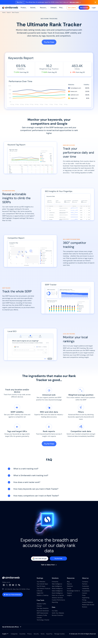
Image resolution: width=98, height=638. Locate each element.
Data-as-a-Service (58, 595)
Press (83, 595)
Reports (69, 584)
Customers (85, 586)
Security (36, 634)
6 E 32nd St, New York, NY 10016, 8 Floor (17, 589)
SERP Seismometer (42, 613)
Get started (84, 7)
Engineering (85, 597)
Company (85, 581)
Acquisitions (86, 591)
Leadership (85, 588)
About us (85, 578)
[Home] (10, 7)
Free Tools (40, 600)
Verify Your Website (58, 613)
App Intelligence (57, 586)
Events (69, 588)
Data (53, 607)
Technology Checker (43, 620)
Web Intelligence (57, 584)
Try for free (49, 42)
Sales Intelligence (57, 591)
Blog (68, 581)
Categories (14, 634)
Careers (84, 593)
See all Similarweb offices (10, 627)
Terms (42, 634)
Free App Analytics (42, 608)
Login (94, 7)
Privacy (29, 634)
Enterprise (55, 581)
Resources (70, 578)
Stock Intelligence (57, 593)
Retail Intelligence (57, 588)
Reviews (84, 607)
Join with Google (41, 558)
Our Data (55, 611)
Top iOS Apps (41, 586)
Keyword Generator (43, 611)
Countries (22, 634)
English (4, 634)
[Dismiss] (95, 2)
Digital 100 (40, 593)
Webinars (70, 586)
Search (9, 12)
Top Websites (41, 581)
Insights (69, 595)
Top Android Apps (42, 584)
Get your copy (74, 2)
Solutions (55, 578)
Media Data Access (88, 604)
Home (3, 12)
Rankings (40, 578)
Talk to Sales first (48, 565)
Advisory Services (57, 597)
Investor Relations (87, 602)
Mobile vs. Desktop (42, 595)
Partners (84, 584)
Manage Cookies (59, 634)
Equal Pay (49, 634)
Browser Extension (57, 615)
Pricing (84, 600)
